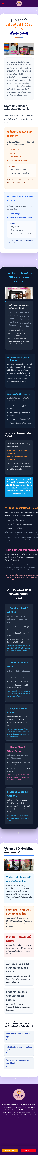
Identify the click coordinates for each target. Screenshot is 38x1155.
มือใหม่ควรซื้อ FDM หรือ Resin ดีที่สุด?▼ (18, 1036)
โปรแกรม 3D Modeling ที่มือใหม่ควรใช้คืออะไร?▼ (17, 1063)
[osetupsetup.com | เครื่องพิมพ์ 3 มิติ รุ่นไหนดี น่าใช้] (19, 3)
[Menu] (3, 3)
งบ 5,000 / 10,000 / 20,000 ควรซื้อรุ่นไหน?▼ (19, 1050)
